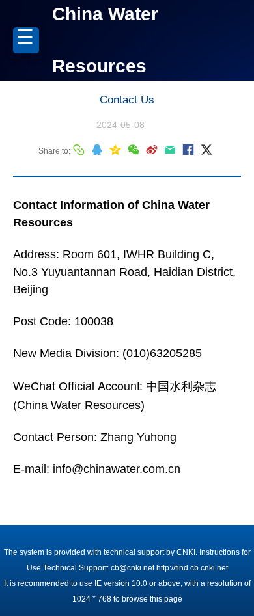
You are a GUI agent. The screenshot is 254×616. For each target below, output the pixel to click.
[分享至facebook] (188, 149)
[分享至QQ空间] (115, 149)
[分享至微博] (151, 149)
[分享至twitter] (206, 149)
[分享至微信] (133, 149)
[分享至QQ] (97, 149)
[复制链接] (78, 149)
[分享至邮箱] (169, 149)
